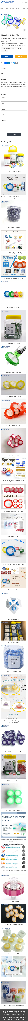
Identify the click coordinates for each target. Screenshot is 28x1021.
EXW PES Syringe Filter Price (13, 227)
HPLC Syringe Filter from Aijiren (13, 171)
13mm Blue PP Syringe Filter (6, 75)
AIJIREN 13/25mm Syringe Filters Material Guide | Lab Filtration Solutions (13, 871)
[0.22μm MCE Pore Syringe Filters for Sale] (13, 266)
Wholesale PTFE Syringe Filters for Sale (13, 511)
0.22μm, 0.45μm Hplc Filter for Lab (13, 979)
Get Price (20, 56)
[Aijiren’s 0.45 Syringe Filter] (13, 293)
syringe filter (4, 51)
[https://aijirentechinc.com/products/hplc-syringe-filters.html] (14, 22)
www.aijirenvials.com (9, 30)
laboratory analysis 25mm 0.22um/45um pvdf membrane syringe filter (13, 481)
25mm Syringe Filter (17, 48)
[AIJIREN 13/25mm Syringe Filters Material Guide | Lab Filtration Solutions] (13, 856)
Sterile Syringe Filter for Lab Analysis (13, 953)
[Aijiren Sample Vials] (8, 2)
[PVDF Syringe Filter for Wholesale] (13, 384)
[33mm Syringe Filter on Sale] (13, 326)
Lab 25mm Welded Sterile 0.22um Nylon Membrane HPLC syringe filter (14, 721)
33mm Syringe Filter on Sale (13, 343)
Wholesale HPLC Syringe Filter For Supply (13, 252)
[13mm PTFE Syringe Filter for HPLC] (13, 737)
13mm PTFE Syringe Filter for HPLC (13, 751)
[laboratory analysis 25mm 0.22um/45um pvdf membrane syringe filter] (13, 468)
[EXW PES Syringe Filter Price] (13, 213)
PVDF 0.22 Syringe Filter (6, 69)
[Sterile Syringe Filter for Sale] (13, 524)
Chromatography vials (16, 1014)
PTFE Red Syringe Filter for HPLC (13, 425)
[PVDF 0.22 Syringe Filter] (13, 887)
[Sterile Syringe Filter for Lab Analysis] (13, 939)
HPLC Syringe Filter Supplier (13, 780)
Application (12, 8)
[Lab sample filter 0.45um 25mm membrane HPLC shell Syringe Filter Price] (13, 825)
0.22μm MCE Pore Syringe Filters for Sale (13, 278)
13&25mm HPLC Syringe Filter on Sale (14, 924)
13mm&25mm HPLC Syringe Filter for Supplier (13, 564)
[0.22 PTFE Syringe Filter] (13, 440)
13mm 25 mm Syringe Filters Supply (13, 589)
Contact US (7, 56)
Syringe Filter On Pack (13, 642)
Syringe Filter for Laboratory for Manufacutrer (13, 1005)
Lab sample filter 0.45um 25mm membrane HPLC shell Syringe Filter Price (13, 840)
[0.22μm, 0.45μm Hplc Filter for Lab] (13, 966)
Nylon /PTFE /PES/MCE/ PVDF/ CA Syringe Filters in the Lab (13, 197)
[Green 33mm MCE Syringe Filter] (13, 358)
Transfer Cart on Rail (9, 1017)
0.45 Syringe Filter (6, 48)
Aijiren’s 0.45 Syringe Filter (13, 307)
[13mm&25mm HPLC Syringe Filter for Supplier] (13, 551)
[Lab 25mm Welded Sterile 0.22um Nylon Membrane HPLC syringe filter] (13, 696)
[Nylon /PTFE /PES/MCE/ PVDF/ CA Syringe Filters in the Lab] (13, 184)
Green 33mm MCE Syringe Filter (13, 372)
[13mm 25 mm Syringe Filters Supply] (13, 577)
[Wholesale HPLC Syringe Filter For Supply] (13, 240)
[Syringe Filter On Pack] (13, 631)
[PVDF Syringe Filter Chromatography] (13, 796)
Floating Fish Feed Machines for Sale (15, 1019)
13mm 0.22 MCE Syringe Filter (13, 671)
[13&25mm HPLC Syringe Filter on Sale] (13, 913)
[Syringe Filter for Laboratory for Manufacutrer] (13, 992)
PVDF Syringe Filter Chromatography (13, 810)
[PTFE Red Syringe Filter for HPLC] (13, 411)
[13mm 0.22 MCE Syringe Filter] (13, 657)
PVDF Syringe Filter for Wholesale (13, 396)
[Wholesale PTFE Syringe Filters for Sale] (13, 497)
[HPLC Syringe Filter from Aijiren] (13, 157)
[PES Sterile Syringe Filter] (13, 604)
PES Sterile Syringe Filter (13, 619)
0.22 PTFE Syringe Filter (13, 455)
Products (6, 8)
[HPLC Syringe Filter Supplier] (13, 766)
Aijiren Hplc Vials (17, 1012)
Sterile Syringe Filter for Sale (13, 536)
